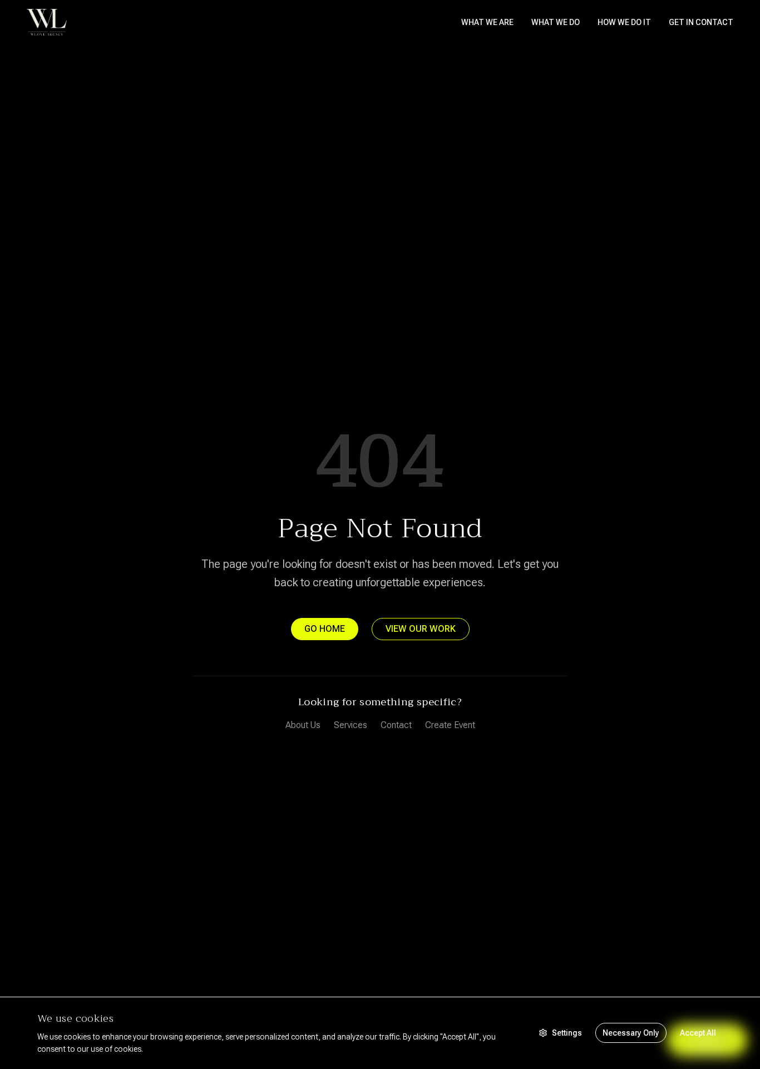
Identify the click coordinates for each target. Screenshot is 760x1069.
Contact (396, 725)
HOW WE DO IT (624, 22)
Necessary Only (631, 1032)
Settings (567, 1032)
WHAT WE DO (555, 22)
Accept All (698, 1032)
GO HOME (324, 628)
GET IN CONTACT (701, 22)
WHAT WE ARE (487, 22)
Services (350, 725)
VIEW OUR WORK (421, 628)
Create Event (450, 725)
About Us (302, 725)
